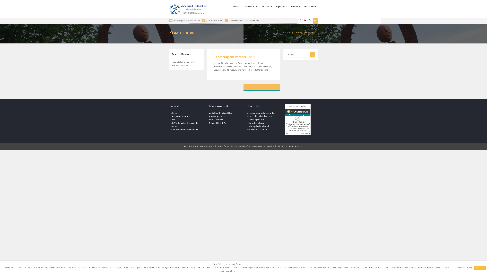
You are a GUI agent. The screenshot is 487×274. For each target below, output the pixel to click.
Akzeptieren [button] (479, 268)
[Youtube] (305, 20)
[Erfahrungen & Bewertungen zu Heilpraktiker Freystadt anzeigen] (298, 134)
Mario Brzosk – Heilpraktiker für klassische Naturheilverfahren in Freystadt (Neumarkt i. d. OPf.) (240, 146)
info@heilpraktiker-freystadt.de (186, 20)
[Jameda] (310, 20)
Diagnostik (280, 6)
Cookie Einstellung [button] (464, 267)
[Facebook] (299, 20)
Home (236, 6)
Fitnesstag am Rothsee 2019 (234, 57)
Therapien (264, 6)
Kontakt (294, 6)
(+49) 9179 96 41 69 (214, 20)
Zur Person (249, 6)
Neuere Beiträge (269, 87)
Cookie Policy (310, 6)
